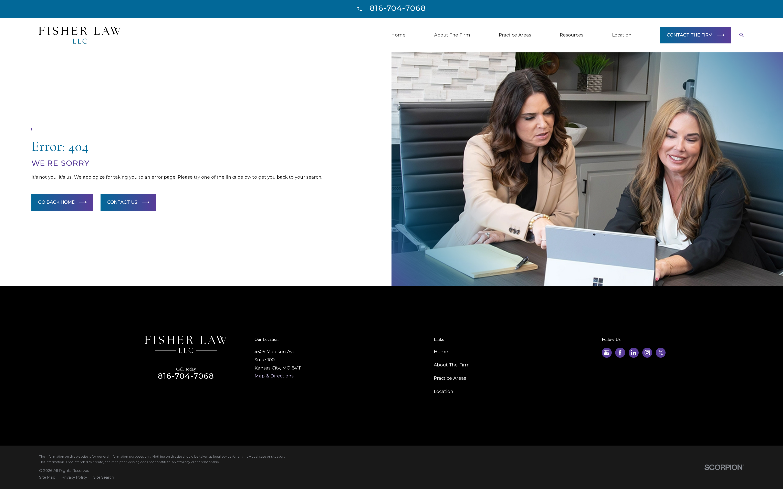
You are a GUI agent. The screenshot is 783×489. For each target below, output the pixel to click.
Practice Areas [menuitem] (515, 35)
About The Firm (452, 365)
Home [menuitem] (398, 35)
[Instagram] (647, 352)
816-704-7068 (398, 8)
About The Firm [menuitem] (452, 35)
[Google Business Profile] (606, 352)
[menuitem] (47, 477)
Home (441, 351)
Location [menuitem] (621, 35)
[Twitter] (660, 352)
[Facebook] (620, 352)
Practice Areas (450, 378)
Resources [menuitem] (571, 35)
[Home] (80, 35)
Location (443, 391)
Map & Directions (274, 376)
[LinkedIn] (633, 352)
